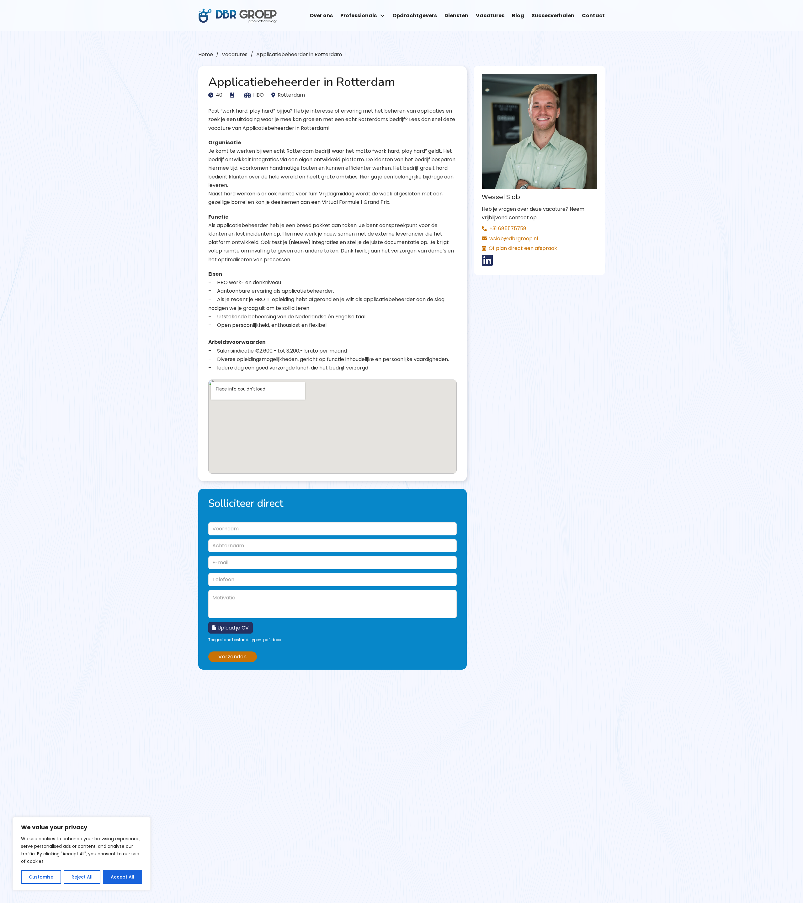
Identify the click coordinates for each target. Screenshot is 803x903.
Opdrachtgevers (414, 15)
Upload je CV (232, 627)
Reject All (82, 877)
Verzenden (232, 656)
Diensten (456, 15)
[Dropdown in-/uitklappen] (382, 15)
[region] (82, 853)
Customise (41, 877)
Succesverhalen (553, 15)
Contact (593, 15)
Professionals (358, 15)
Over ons (321, 15)
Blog (518, 15)
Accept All (122, 877)
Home (205, 54)
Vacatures (490, 15)
